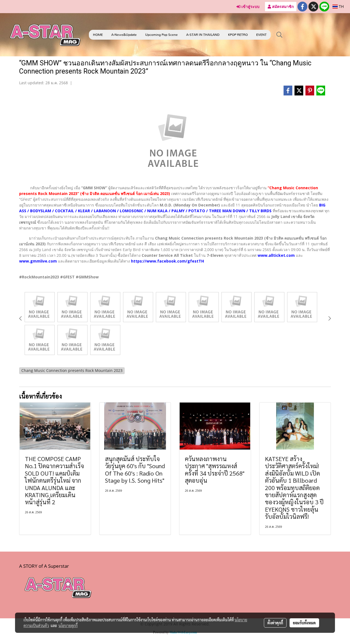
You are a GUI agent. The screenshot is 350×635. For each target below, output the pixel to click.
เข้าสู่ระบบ (249, 6)
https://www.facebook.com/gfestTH (167, 261)
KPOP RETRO (238, 34)
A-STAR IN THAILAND (203, 34)
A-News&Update (124, 34)
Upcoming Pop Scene (161, 34)
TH (341, 6)
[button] (279, 35)
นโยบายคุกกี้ (68, 625)
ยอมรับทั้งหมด (304, 622)
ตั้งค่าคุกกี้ (275, 622)
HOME (98, 34)
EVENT (261, 34)
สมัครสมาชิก (282, 6)
